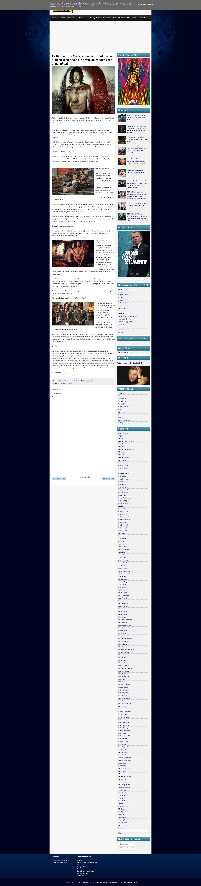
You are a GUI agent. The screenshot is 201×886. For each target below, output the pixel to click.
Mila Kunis (121, 679)
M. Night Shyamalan (125, 638)
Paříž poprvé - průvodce (126, 423)
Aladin (120, 289)
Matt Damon (122, 647)
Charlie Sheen (123, 471)
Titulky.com (122, 398)
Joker (120, 305)
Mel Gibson (122, 657)
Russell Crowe (123, 741)
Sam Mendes (122, 752)
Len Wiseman (123, 622)
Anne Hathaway (123, 438)
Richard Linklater (124, 717)
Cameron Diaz (123, 463)
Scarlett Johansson (124, 760)
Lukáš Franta (65, 860)
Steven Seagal (123, 782)
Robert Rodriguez (124, 728)
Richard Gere (122, 714)
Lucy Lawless (122, 636)
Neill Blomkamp (123, 690)
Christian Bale (123, 487)
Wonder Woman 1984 (121, 18)
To (119, 327)
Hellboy (120, 300)
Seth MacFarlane (124, 768)
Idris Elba (121, 533)
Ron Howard (122, 739)
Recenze (71, 18)
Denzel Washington (124, 498)
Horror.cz (80, 860)
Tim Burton (122, 790)
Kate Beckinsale (123, 595)
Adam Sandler (123, 433)
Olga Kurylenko (123, 693)
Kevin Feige (122, 609)
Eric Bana (121, 506)
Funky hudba (81, 867)
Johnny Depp (122, 582)
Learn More (141, 5)
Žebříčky (106, 18)
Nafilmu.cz (80, 875)
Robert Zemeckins (124, 730)
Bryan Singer (122, 460)
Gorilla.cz (78, 882)
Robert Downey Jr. (124, 722)
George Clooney (123, 511)
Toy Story (121, 330)
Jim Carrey (122, 576)
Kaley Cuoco (122, 592)
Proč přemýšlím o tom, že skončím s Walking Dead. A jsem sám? (137, 139)
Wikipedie (121, 404)
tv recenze (69, 383)
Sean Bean (122, 766)
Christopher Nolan (124, 490)
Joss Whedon (122, 584)
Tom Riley (60, 144)
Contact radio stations (109, 882)
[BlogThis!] (85, 381)
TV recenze (82, 18)
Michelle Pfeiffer (123, 674)
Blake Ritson (99, 310)
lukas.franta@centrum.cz (60, 862)
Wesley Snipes (123, 812)
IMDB (120, 396)
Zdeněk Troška (123, 825)
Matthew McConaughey (126, 649)
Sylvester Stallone (124, 787)
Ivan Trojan (122, 536)
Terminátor (122, 324)
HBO (120, 409)
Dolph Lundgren (123, 501)
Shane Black (122, 774)
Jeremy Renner (123, 574)
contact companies (121, 882)
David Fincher (123, 495)
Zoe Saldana (122, 828)
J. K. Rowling (122, 538)
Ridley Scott (122, 720)
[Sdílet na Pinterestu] (91, 381)
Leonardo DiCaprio (124, 625)
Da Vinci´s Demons (94, 118)
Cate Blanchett (123, 465)
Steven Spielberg (124, 785)
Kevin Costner (123, 606)
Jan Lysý (60, 380)
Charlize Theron (123, 473)
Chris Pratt (121, 484)
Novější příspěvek (59, 478)
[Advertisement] (100, 36)
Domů (53, 18)
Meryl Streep (122, 660)
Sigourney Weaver (124, 776)
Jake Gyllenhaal (123, 549)
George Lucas (123, 514)
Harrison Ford (123, 525)
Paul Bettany (122, 695)
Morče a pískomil (82, 873)
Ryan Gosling (122, 744)
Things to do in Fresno (96, 882)
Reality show (95, 18)
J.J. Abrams (122, 541)
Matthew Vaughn (123, 652)
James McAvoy (123, 560)
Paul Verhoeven (123, 701)
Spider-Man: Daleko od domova (128, 316)
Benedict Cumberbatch (126, 449)
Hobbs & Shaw (123, 303)
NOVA (120, 417)
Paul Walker (122, 706)
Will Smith (121, 814)
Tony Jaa (121, 803)
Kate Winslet (122, 598)
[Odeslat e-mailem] (83, 381)
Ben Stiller (121, 446)
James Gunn (122, 557)
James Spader (123, 563)
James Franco (123, 555)
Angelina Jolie (123, 436)
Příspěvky (124, 844)
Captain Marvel (123, 295)
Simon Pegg (122, 779)
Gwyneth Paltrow (124, 519)
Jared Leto (122, 565)
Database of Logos (133, 882)
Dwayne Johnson (124, 503)
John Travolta (122, 579)
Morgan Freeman (124, 684)
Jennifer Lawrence (124, 571)
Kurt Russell (122, 617)
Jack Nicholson (123, 544)
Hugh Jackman (123, 530)
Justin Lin (121, 590)
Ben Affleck (122, 444)
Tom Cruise (122, 793)
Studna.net (80, 869)
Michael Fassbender (125, 668)
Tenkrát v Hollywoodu (125, 322)
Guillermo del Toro (124, 517)
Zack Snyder (122, 822)
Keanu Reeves (123, 601)
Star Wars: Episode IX (125, 319)
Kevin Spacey (122, 611)
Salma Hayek (122, 749)
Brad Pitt (121, 455)
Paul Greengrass (124, 698)
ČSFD (120, 393)
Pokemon (121, 308)
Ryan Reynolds (123, 747)
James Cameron (123, 552)
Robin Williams (123, 733)
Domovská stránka (84, 477)
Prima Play (122, 412)
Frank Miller (122, 509)
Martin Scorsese (123, 644)
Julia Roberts (122, 587)
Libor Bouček (122, 630)
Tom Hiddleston (123, 801)
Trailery (62, 18)
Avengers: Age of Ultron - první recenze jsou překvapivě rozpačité (137, 150)
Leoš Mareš (122, 628)
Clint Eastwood (123, 492)
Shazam (121, 313)
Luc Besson (122, 633)
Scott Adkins (122, 763)
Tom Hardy (122, 798)
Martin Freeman (123, 641)
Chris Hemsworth (124, 479)
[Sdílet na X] (87, 381)
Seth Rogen (122, 771)
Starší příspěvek (108, 478)
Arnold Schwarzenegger (126, 441)
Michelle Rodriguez (124, 676)
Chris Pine (121, 482)
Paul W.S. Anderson (124, 703)
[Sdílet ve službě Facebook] (89, 381)
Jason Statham (123, 568)
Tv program (122, 401)
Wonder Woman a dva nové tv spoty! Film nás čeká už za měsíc (137, 117)
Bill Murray (121, 452)
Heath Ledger (123, 528)
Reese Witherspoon (124, 711)
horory (120, 332)
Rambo (120, 311)
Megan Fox (122, 655)
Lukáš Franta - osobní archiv (86, 871)
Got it (150, 5)
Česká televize (123, 406)
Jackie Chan (122, 547)
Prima (120, 415)
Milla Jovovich (123, 682)
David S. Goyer (57, 142)
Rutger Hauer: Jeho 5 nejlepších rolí (131, 363)
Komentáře (125, 848)
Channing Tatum (123, 468)
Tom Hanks (122, 795)
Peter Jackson (123, 709)
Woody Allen (122, 817)
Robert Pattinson (123, 725)
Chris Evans (122, 476)
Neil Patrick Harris (124, 687)
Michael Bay (122, 663)
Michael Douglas (123, 665)
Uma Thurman (123, 806)
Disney (120, 297)
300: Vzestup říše (124, 420)
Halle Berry (122, 522)
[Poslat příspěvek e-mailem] (80, 380)
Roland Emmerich (124, 736)
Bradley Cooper (123, 457)
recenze (62, 383)
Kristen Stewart (123, 614)
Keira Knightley (123, 603)
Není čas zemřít (139, 18)
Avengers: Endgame (125, 292)
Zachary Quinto (123, 820)
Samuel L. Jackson (124, 757)
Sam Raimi (122, 755)
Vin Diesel (121, 809)
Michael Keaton (123, 671)
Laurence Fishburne (125, 619)
